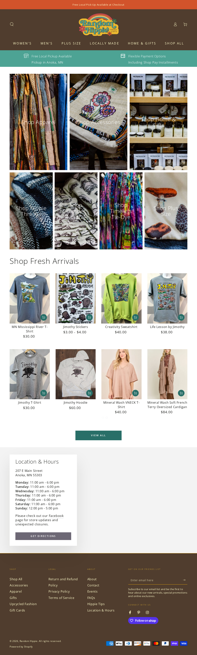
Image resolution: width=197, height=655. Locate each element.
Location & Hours (101, 610)
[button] (12, 24)
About (92, 579)
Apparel (16, 591)
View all (98, 435)
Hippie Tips (96, 604)
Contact (93, 585)
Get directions (43, 536)
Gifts (13, 598)
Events (92, 591)
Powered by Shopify (21, 646)
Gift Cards (17, 610)
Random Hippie (29, 641)
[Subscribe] (185, 580)
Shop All (16, 579)
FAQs (91, 598)
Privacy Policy (59, 591)
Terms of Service (61, 598)
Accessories (19, 585)
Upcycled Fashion (23, 604)
